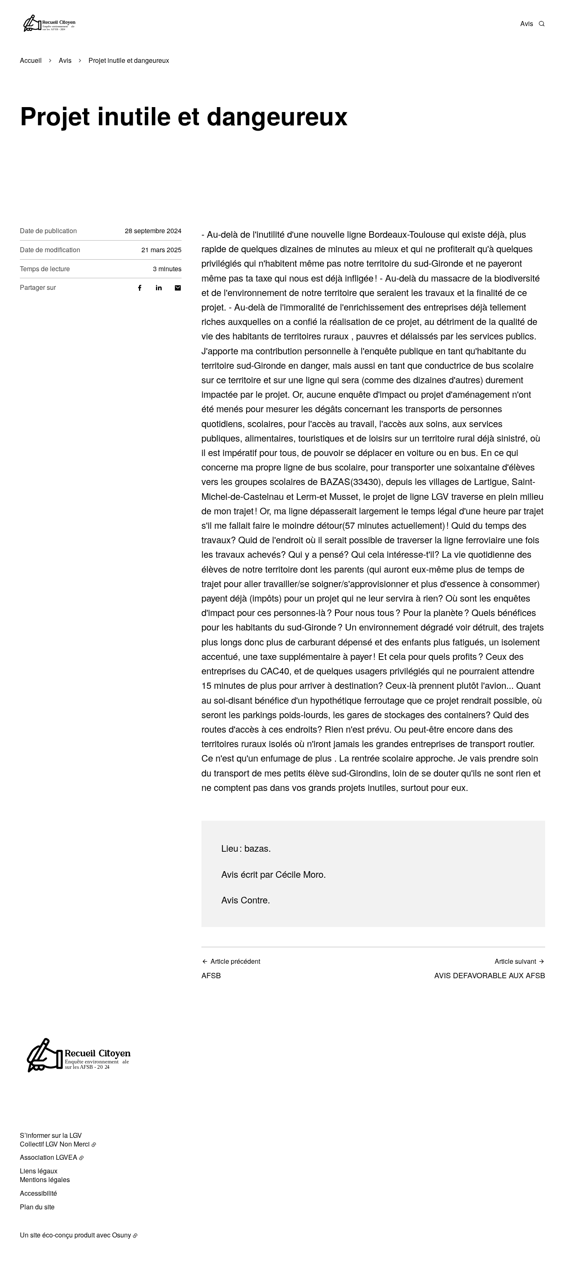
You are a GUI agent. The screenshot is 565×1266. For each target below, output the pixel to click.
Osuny (121, 1235)
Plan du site (37, 1206)
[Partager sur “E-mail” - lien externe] (178, 287)
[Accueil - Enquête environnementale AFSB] (49, 23)
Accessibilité (38, 1193)
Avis (526, 23)
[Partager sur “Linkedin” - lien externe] (159, 287)
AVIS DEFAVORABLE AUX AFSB (489, 968)
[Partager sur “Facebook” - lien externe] (139, 287)
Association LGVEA (48, 1157)
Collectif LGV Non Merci (55, 1144)
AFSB (230, 968)
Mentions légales (45, 1179)
